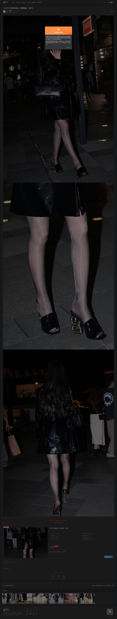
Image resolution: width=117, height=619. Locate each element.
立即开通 (68, 47)
